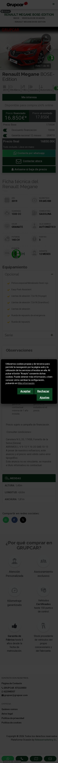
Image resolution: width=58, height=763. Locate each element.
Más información (26, 383)
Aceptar (25, 391)
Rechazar (43, 391)
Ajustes (44, 397)
